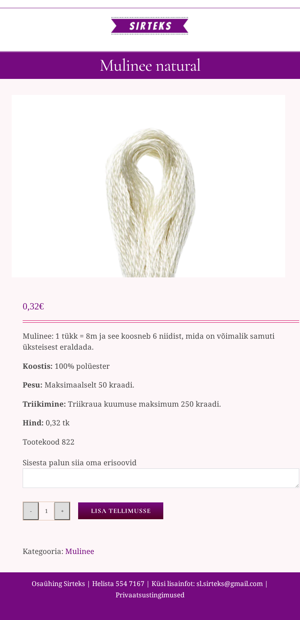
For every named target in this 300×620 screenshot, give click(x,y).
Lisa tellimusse (121, 511)
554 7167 (130, 583)
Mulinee (79, 551)
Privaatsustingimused (150, 594)
